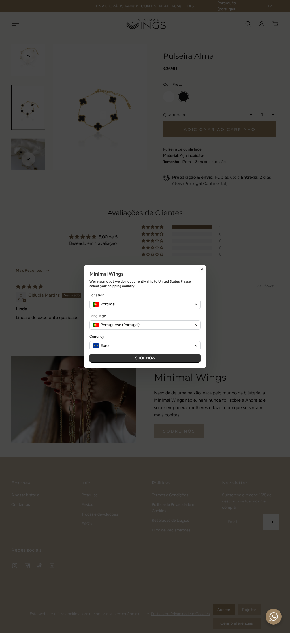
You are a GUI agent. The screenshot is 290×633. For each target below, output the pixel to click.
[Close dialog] (202, 268)
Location (96, 295)
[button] (145, 304)
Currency (96, 336)
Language (97, 316)
